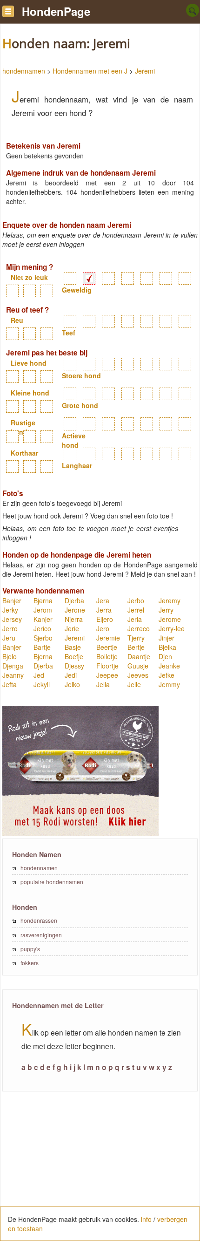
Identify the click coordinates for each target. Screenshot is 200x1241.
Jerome (170, 619)
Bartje (42, 647)
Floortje (107, 665)
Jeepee (107, 675)
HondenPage (56, 11)
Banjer (11, 600)
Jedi (71, 675)
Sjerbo (43, 637)
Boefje (74, 656)
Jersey (12, 619)
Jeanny (13, 675)
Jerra (104, 609)
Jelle (134, 684)
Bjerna (43, 600)
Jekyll (41, 684)
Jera (102, 600)
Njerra (74, 619)
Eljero (104, 619)
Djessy (74, 665)
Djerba (74, 600)
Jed (38, 675)
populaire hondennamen (51, 882)
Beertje (106, 647)
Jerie (72, 628)
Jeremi (145, 70)
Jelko (72, 684)
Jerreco (138, 628)
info (146, 1219)
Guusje (137, 665)
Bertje (136, 647)
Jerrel (135, 609)
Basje (73, 647)
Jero (102, 628)
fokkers (29, 963)
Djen (165, 656)
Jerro (10, 628)
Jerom (42, 609)
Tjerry (136, 637)
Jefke (166, 675)
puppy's (30, 949)
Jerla (134, 619)
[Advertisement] (100, 1171)
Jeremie (108, 637)
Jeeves (137, 675)
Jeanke (169, 665)
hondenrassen (38, 920)
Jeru (8, 637)
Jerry (166, 609)
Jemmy (169, 684)
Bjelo (9, 656)
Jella (103, 684)
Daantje (138, 656)
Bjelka (167, 647)
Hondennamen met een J (90, 70)
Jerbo (135, 600)
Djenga (12, 665)
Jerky (10, 609)
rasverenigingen (41, 935)
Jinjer (166, 637)
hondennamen (23, 70)
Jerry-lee (172, 628)
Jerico (42, 628)
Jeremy (169, 600)
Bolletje (107, 656)
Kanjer (43, 619)
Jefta (9, 684)
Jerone (75, 609)
